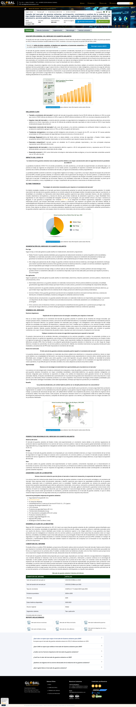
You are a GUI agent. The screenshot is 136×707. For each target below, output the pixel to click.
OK (3, 705)
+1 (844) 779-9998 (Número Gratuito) (79, 686)
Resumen (29, 30)
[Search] (131, 3)
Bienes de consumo (34, 8)
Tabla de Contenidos (42, 30)
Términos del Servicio (54, 690)
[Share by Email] (104, 12)
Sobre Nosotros (52, 687)
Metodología (70, 30)
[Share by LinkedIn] (109, 12)
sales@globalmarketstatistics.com (30, 4)
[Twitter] (93, 686)
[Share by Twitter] (106, 12)
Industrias (92, 3)
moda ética (64, 199)
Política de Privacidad (54, 693)
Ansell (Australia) (34, 500)
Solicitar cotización (84, 30)
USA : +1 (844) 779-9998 (27, 2)
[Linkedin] (99, 686)
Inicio (82, 3)
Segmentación (57, 30)
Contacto (113, 3)
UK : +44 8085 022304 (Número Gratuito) (46, 2)
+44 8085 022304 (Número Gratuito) (79, 687)
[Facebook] (96, 686)
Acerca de (103, 3)
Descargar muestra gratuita (53, 107)
